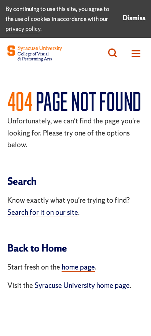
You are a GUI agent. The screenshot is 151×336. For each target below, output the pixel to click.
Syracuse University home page (82, 285)
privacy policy (22, 29)
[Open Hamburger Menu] (134, 53)
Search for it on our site (42, 212)
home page (78, 267)
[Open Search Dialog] (112, 53)
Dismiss (134, 18)
